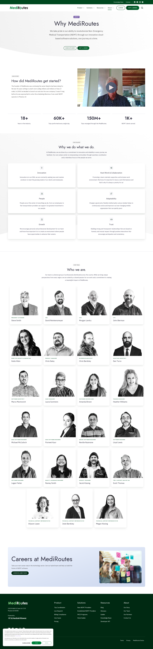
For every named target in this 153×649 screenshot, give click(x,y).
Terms (122, 640)
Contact (128, 2)
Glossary (103, 611)
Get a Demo (83, 48)
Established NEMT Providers (86, 611)
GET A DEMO (132, 8)
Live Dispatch (58, 611)
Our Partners (128, 614)
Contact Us (127, 618)
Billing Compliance (60, 614)
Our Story (127, 607)
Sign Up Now (70, 48)
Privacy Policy (18, 635)
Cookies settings (26, 643)
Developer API (105, 621)
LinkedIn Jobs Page (20, 573)
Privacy (128, 640)
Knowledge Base (118, 2)
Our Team (127, 611)
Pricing (56, 621)
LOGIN (121, 8)
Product (79, 8)
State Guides (81, 618)
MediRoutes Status (138, 640)
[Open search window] (142, 8)
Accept (36, 643)
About (110, 8)
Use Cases (57, 618)
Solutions (90, 8)
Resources (100, 8)
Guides (103, 614)
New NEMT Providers (84, 607)
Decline (46, 643)
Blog (102, 607)
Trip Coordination (59, 607)
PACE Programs (82, 614)
